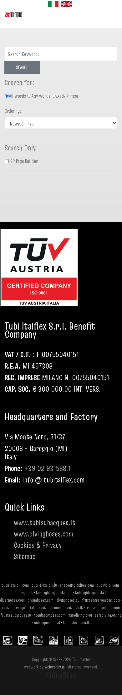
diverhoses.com (12, 600)
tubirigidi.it (24, 593)
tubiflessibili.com (15, 585)
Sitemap (25, 556)
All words (17, 95)
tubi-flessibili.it (44, 585)
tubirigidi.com (108, 585)
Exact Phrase (67, 95)
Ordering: (13, 110)
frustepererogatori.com (101, 600)
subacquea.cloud (47, 622)
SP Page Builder (24, 161)
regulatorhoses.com (49, 615)
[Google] (11, 573)
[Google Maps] (23, 573)
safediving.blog (80, 615)
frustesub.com (49, 607)
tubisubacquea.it (76, 622)
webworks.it (54, 667)
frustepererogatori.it (18, 607)
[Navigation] (70, 18)
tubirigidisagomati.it (91, 593)
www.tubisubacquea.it (44, 522)
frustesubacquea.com (103, 607)
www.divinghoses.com (43, 534)
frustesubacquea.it (16, 615)
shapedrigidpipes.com (77, 585)
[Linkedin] (48, 573)
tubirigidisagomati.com (54, 593)
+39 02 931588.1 (47, 468)
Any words (40, 95)
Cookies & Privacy (38, 545)
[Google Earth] (36, 573)
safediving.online (108, 615)
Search (22, 67)
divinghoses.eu (67, 600)
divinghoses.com (40, 600)
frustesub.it (73, 607)
